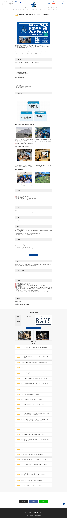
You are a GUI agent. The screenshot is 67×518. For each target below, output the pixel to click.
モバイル (25, 510)
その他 (56, 9)
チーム (18, 7)
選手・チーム (15, 9)
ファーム (21, 7)
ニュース (42, 7)
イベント (23, 9)
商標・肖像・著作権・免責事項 (37, 510)
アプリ (49, 9)
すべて (10, 9)
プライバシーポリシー (46, 510)
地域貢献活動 (17, 510)
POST (24, 501)
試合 (14, 7)
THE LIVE (52, 9)
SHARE (34, 501)
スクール (21, 510)
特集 (56, 7)
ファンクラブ (52, 7)
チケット (25, 7)
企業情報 (8, 510)
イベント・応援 (47, 7)
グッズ (33, 9)
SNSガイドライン (53, 510)
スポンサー (41, 9)
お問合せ (58, 510)
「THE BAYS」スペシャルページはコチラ (33, 327)
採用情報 (12, 510)
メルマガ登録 (30, 510)
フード (45, 9)
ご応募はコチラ (33, 254)
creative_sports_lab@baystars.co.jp (20, 303)
